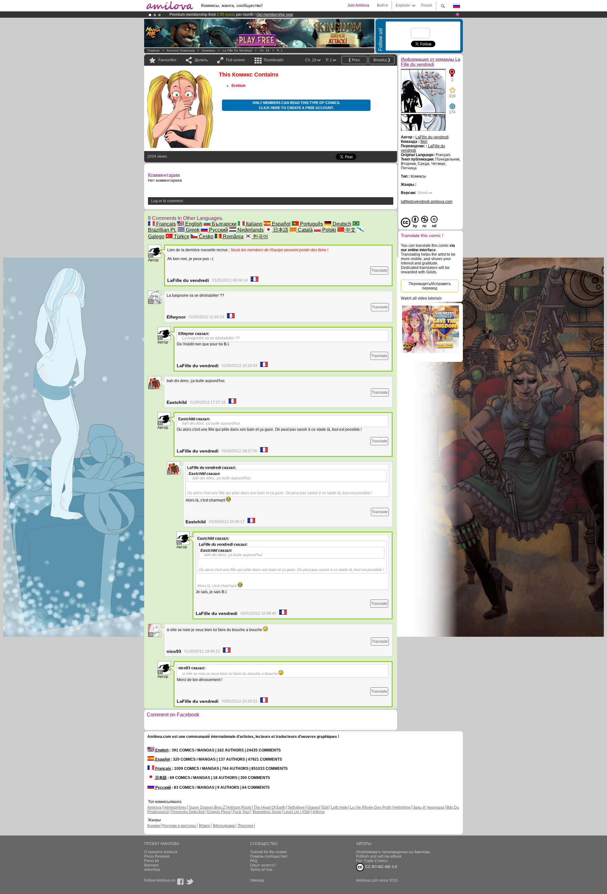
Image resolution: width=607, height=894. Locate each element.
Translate (379, 270)
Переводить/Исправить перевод (430, 286)
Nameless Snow (267, 812)
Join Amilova (358, 5)
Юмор (204, 826)
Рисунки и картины (179, 826)
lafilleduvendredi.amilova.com (426, 201)
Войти (382, 5)
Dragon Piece (219, 812)
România (232, 236)
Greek (192, 230)
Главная (153, 50)
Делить (201, 60)
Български (223, 224)
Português (311, 224)
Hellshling (402, 807)
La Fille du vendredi (237, 50)
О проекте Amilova (160, 852)
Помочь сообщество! (268, 856)
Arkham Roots (239, 807)
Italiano (253, 224)
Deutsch (341, 224)
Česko (205, 236)
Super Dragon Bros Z (207, 807)
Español (281, 224)
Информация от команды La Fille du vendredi (430, 62)
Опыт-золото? (263, 865)
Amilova (154, 807)
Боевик (153, 826)
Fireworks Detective (188, 812)
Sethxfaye (296, 807)
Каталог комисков (180, 50)
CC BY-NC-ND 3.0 (380, 867)
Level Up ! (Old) (297, 812)
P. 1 (280, 50)
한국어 (260, 236)
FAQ (253, 861)
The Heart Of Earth (269, 807)
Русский (218, 230)
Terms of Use (261, 869)
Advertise (152, 869)
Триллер (246, 826)
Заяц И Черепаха (428, 807)
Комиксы (208, 50)
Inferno (319, 812)
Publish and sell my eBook (379, 856)
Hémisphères (175, 807)
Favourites (167, 60)
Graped (313, 807)
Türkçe (181, 236)
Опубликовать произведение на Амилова (393, 852)
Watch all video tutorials (421, 298)
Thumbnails (273, 60)
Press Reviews (157, 856)
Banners (151, 865)
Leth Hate (339, 807)
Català (305, 230)
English (193, 224)
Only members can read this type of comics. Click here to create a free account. (296, 105)
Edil (325, 807)
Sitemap (257, 880)
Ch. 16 (264, 50)
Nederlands (250, 230)
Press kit (151, 861)
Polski (328, 230)
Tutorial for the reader (268, 852)
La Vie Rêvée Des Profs (370, 807)
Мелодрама (224, 826)
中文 (350, 230)
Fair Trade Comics (372, 861)
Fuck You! (241, 812)
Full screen (235, 60)
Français (165, 224)
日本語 (280, 230)
